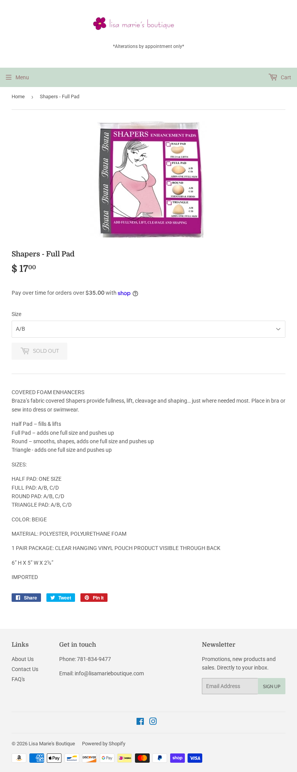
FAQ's (18, 679)
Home (18, 96)
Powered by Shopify (103, 743)
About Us (23, 659)
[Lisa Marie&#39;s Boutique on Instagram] (153, 722)
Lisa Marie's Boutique (52, 743)
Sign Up (271, 686)
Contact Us (25, 669)
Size (16, 314)
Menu (22, 77)
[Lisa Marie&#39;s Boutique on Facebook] (140, 722)
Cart (285, 77)
